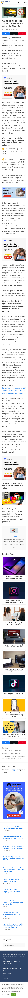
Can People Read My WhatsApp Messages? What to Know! (14, 914)
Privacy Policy (7, 973)
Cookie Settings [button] (6, 994)
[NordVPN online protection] (14, 87)
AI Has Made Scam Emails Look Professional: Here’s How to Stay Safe (14, 869)
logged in (15, 770)
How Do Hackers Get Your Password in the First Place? (13, 828)
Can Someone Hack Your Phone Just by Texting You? (13, 837)
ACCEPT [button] (13, 994)
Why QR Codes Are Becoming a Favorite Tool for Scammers (13, 847)
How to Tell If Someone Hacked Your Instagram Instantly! (11, 891)
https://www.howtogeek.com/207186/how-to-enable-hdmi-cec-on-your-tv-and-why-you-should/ (14, 390)
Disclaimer (6, 978)
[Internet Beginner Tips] (6, 2)
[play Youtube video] (14, 498)
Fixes (6, 748)
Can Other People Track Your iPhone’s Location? (13, 880)
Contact (5, 971)
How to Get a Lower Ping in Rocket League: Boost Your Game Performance (13, 926)
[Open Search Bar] (18, 2)
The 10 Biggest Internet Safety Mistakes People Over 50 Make (13, 858)
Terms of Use (7, 976)
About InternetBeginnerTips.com (12, 968)
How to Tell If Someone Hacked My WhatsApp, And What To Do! (13, 902)
